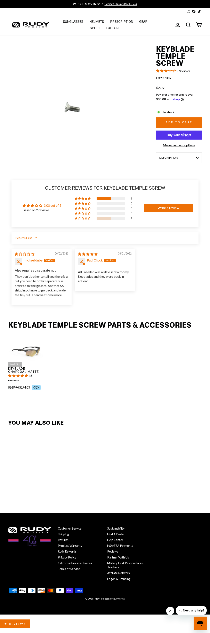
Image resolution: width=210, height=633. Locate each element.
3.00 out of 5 (52, 205)
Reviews (112, 551)
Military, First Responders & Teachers (125, 565)
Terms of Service (69, 569)
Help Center (115, 540)
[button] (166, 71)
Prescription (121, 22)
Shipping (63, 534)
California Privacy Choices (75, 563)
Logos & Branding (118, 579)
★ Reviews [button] (15, 623)
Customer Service (69, 528)
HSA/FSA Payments (120, 545)
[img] (24, 254)
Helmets (96, 22)
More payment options (179, 145)
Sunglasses (73, 22)
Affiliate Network (118, 573)
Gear (143, 22)
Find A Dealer (116, 534)
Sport (95, 28)
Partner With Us (118, 557)
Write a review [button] (168, 208)
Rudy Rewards (67, 551)
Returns (63, 540)
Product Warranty (70, 545)
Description (168, 157)
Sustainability (115, 528)
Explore (113, 28)
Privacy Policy (67, 557)
